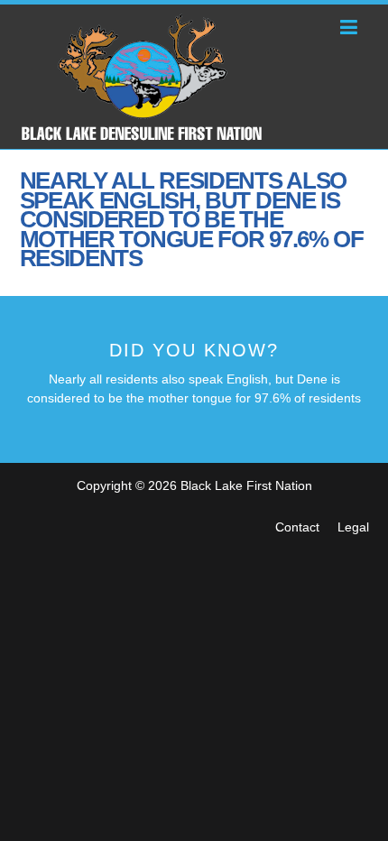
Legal (353, 527)
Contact (297, 527)
